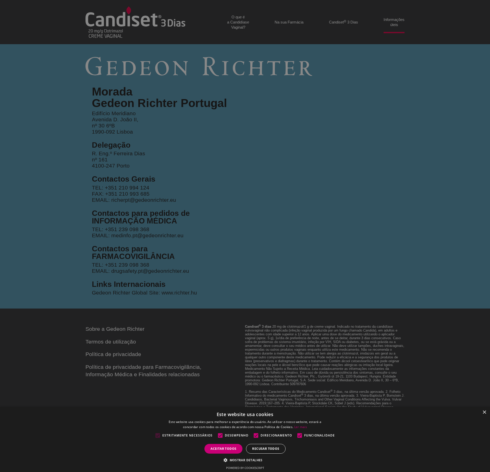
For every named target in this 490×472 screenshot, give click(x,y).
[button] (245, 459)
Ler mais (300, 427)
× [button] (484, 412)
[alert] (245, 236)
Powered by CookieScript (245, 468)
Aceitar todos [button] (223, 448)
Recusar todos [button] (265, 448)
